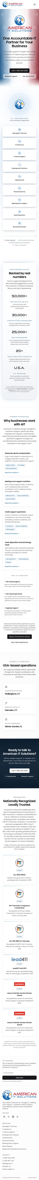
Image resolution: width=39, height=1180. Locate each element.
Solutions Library (22, 388)
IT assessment (10, 776)
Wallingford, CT (7, 1164)
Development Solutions (10, 1135)
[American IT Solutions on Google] (17, 1117)
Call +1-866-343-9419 (20, 71)
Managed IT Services (9, 1126)
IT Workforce (6, 1129)
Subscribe (19, 1078)
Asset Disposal (7, 1146)
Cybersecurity (7, 1138)
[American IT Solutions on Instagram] (8, 1117)
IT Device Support (8, 1132)
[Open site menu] (35, 4)
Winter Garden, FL (8, 1169)
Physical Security (8, 1141)
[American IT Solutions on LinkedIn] (13, 1117)
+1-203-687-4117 (8, 1161)
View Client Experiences (19, 642)
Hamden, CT (6, 1166)
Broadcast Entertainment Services (14, 1149)
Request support (11, 76)
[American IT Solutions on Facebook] (4, 1117)
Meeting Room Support (10, 1143)
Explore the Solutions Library (19, 637)
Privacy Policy (32, 1177)
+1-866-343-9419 (8, 1158)
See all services (28, 76)
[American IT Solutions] (12, 4)
